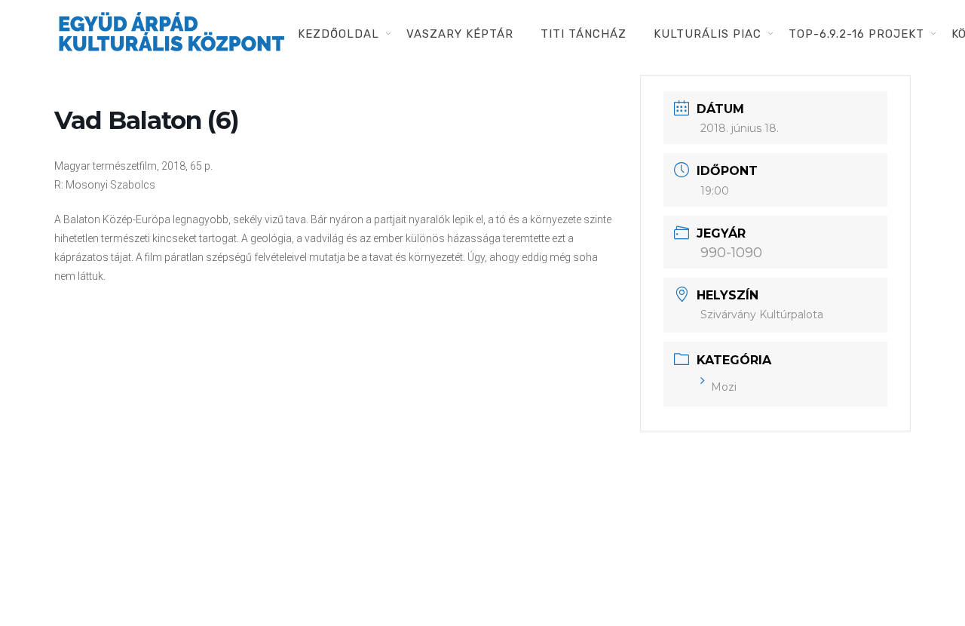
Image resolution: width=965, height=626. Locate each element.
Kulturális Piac (707, 34)
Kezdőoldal (338, 34)
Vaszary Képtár (459, 34)
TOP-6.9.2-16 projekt (856, 34)
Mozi (724, 387)
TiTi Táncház (583, 34)
